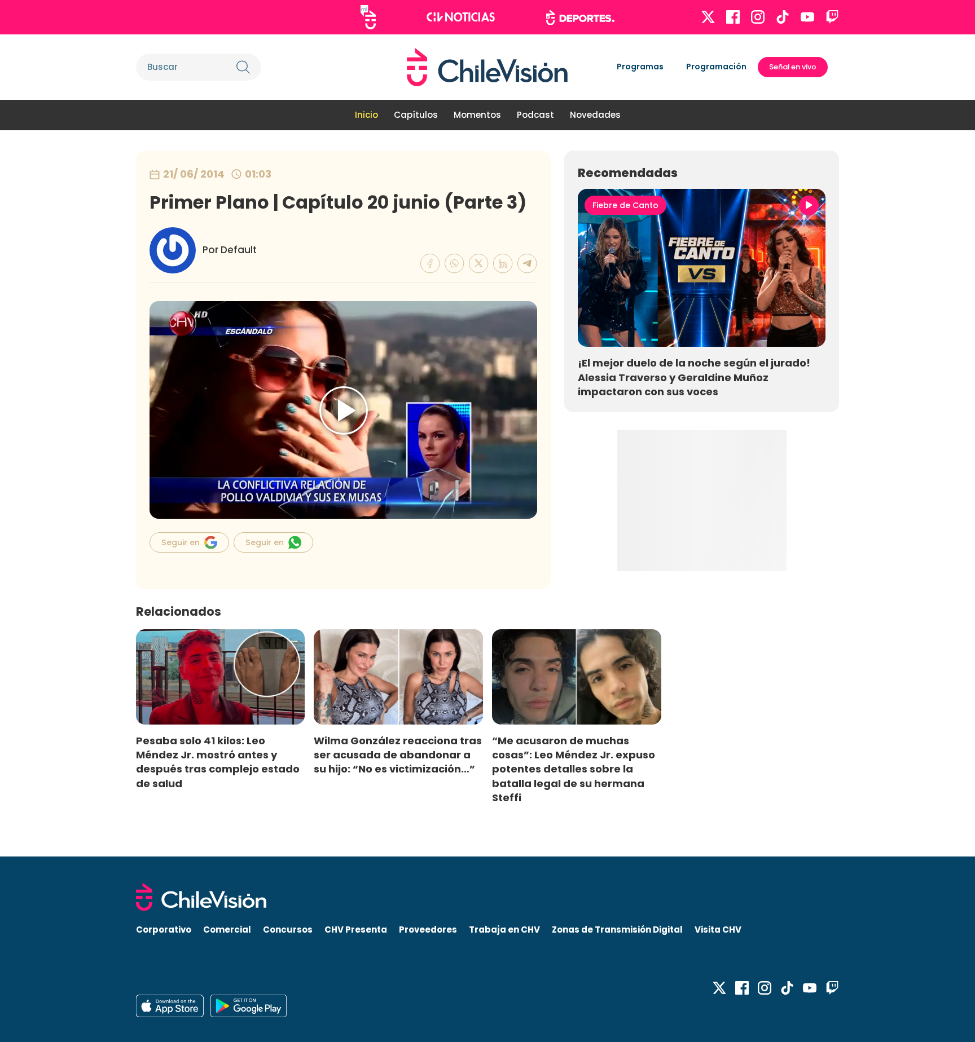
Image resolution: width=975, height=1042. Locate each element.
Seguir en (180, 542)
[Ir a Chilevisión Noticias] (461, 16)
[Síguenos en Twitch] (832, 17)
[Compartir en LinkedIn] (503, 263)
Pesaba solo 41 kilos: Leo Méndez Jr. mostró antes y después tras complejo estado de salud (218, 762)
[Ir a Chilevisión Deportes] (580, 17)
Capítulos (416, 115)
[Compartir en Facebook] (430, 263)
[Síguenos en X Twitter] (708, 17)
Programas (640, 66)
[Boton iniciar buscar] (243, 67)
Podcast (535, 115)
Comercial (227, 929)
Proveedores (428, 929)
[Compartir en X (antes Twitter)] (479, 263)
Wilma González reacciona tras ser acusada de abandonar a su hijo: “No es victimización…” (398, 755)
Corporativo (163, 929)
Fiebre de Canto (625, 205)
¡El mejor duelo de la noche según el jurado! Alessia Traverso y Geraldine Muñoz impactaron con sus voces (694, 377)
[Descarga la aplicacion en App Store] (248, 1006)
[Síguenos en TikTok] (782, 17)
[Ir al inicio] (487, 67)
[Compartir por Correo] (527, 263)
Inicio (366, 115)
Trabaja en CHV (504, 929)
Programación (716, 66)
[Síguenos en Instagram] (758, 17)
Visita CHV (718, 929)
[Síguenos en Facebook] (733, 17)
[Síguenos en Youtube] (807, 17)
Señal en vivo (792, 66)
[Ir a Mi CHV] (368, 17)
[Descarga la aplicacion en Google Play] (170, 1006)
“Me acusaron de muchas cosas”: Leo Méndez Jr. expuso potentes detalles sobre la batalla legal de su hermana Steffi (573, 769)
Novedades (595, 115)
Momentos (477, 115)
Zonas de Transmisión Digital (617, 929)
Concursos (288, 929)
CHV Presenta (355, 929)
